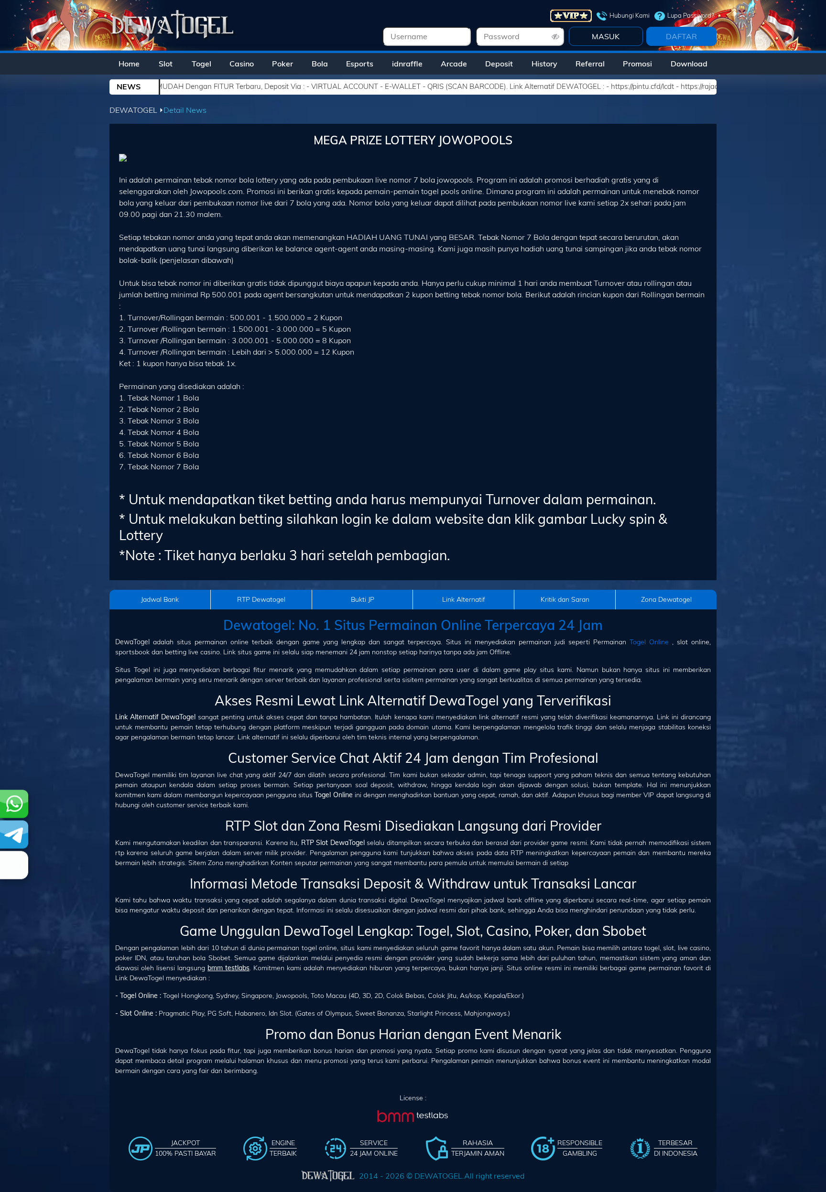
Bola (320, 63)
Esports (359, 63)
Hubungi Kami (629, 15)
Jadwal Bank (160, 599)
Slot (166, 63)
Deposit (499, 63)
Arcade (454, 63)
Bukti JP (362, 599)
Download (689, 63)
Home (129, 63)
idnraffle (407, 63)
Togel (201, 63)
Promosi (637, 63)
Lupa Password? (690, 15)
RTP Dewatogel (261, 599)
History (544, 63)
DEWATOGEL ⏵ (136, 110)
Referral (590, 63)
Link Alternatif (463, 599)
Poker (282, 63)
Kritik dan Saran (565, 599)
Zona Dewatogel (666, 599)
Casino (241, 63)
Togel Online (649, 642)
